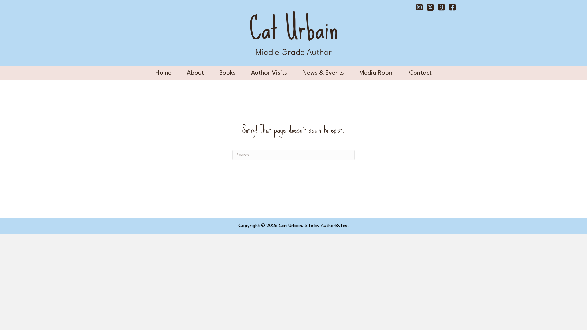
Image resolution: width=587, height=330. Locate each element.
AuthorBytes (334, 225)
